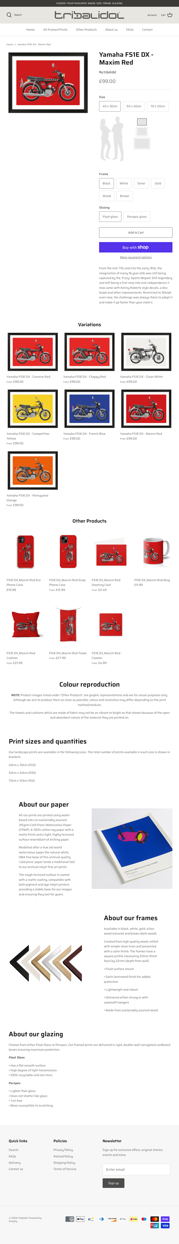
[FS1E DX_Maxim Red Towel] (68, 625)
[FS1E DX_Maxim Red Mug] (153, 551)
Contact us (16, 1169)
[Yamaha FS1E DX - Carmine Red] (33, 352)
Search (13, 1149)
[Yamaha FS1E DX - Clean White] (146, 352)
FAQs (130, 29)
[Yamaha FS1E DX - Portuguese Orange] (33, 470)
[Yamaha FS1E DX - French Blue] (89, 408)
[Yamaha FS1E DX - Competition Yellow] (33, 408)
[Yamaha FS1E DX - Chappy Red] (89, 352)
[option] (48, 83)
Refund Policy (63, 1156)
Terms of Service (64, 1169)
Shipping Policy (64, 1162)
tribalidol (109, 72)
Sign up (113, 1183)
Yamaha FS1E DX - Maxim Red (34, 44)
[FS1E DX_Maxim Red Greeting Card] (111, 551)
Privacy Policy (63, 1149)
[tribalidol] (89, 15)
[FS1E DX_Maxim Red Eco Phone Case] (26, 551)
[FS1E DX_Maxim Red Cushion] (26, 625)
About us (111, 29)
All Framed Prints (55, 29)
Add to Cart (136, 232)
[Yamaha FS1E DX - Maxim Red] (146, 408)
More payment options (136, 257)
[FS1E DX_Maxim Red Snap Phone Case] (68, 551)
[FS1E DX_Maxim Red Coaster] (111, 625)
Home (30, 29)
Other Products (86, 29)
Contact (147, 29)
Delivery (15, 1162)
